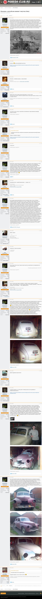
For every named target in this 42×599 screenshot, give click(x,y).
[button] (2, 2)
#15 (41, 299)
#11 (41, 230)
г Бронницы (7, 33)
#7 (41, 143)
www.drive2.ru (7, 195)
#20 (41, 567)
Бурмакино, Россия (6, 243)
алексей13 (5, 376)
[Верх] (39, 593)
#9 (41, 180)
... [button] (5, 15)
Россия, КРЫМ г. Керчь (6, 194)
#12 (41, 246)
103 (7, 15)
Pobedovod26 (4, 236)
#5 (41, 109)
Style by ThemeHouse (22, 596)
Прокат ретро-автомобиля (24, 81)
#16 (41, 370)
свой (5, 252)
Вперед (10, 15)
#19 (41, 477)
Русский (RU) (4, 593)
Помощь (37, 593)
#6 (41, 127)
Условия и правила (21, 593)
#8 (41, 161)
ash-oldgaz (5, 573)
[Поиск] (40, 2)
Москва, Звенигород (6, 260)
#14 (41, 281)
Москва (8, 581)
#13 (41, 263)
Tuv (4, 98)
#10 (41, 198)
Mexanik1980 (3, 12)
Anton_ (5, 186)
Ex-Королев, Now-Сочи (7, 106)
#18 (41, 403)
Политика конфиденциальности (30, 593)
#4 (41, 92)
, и (16, 227)
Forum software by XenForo (9, 596)
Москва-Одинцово (6, 140)
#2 (41, 61)
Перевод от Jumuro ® (4, 597)
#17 (41, 387)
